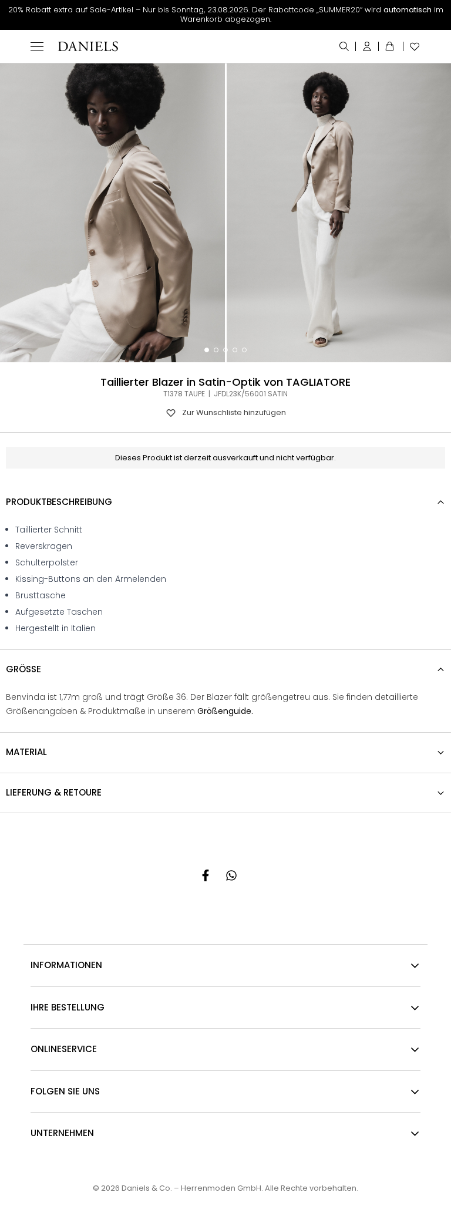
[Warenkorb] (391, 46)
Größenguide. (225, 711)
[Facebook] (205, 875)
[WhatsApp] (231, 875)
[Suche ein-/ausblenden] (344, 46)
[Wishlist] (411, 46)
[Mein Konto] (367, 46)
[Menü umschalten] (37, 46)
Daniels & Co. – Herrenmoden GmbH (191, 1188)
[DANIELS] (88, 46)
